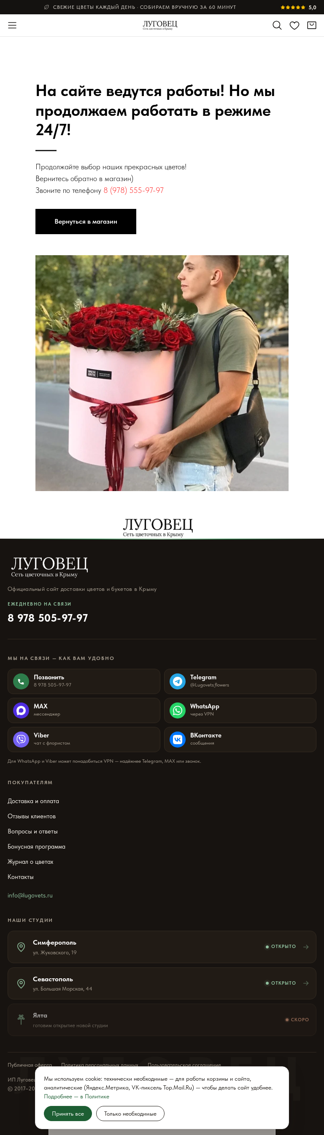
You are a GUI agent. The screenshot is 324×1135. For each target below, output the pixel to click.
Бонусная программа (36, 846)
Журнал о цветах (30, 861)
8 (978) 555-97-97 (133, 190)
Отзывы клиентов (32, 816)
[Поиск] (277, 25)
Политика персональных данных (99, 1065)
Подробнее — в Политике (76, 1096)
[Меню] (12, 25)
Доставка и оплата (33, 801)
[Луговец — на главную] (162, 25)
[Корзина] (311, 25)
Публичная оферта (30, 1065)
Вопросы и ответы (33, 831)
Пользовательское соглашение (184, 1065)
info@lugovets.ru (30, 895)
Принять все (68, 1113)
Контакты (21, 877)
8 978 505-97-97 (48, 612)
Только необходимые (130, 1113)
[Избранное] (294, 25)
